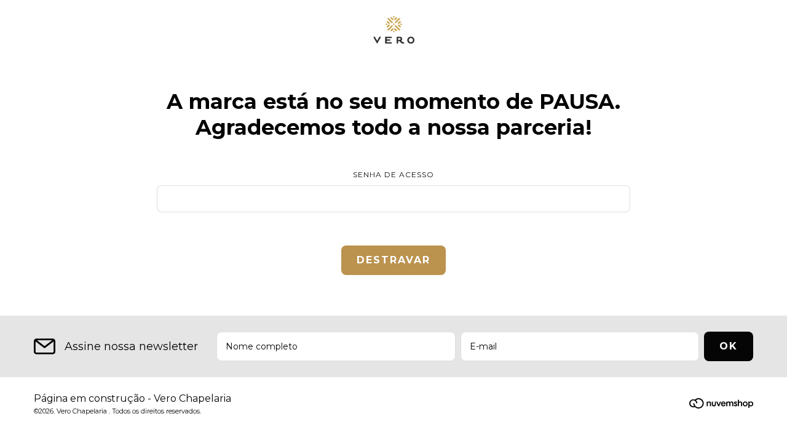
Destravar (393, 260)
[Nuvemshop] (721, 405)
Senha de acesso (393, 174)
